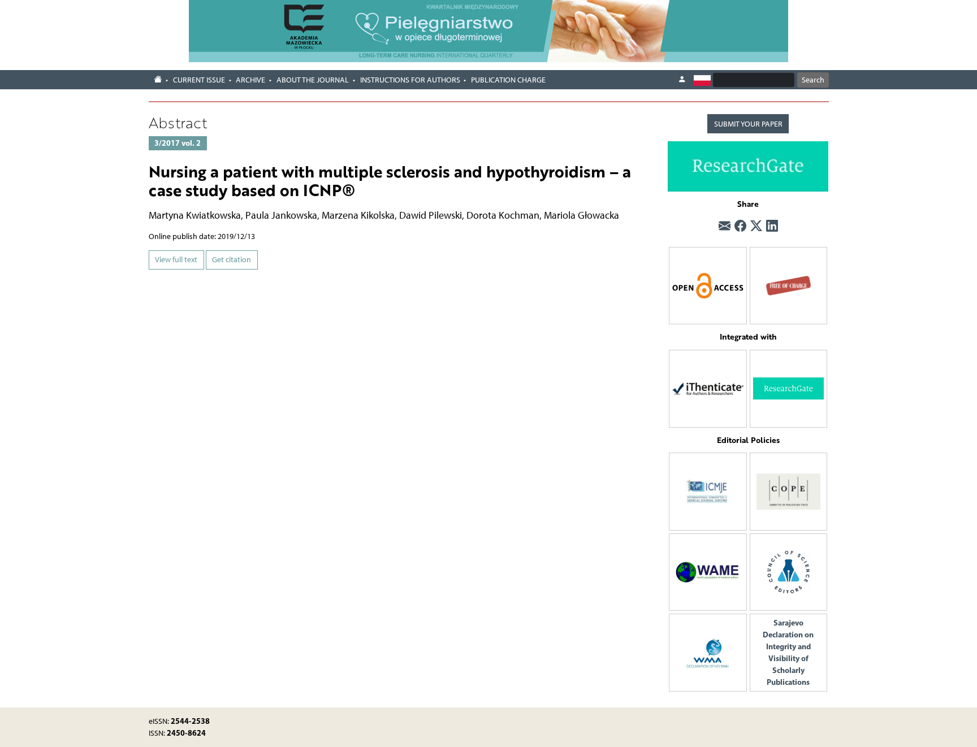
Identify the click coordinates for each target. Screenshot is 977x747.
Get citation (231, 259)
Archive (250, 80)
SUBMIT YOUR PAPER (748, 124)
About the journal (312, 80)
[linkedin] (772, 226)
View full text (176, 259)
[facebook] (740, 226)
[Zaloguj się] (681, 79)
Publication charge (508, 80)
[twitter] (756, 226)
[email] (724, 226)
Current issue (199, 80)
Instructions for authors (410, 80)
